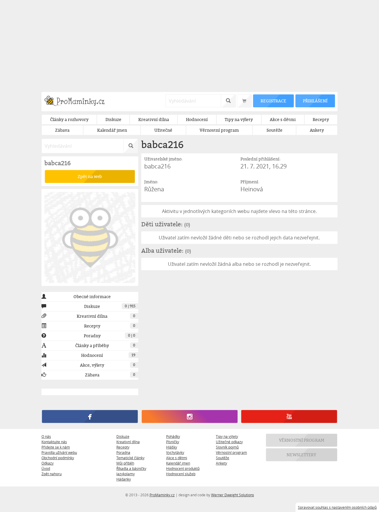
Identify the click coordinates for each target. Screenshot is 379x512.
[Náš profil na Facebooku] (90, 416)
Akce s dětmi (176, 457)
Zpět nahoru (51, 473)
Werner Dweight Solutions (232, 494)
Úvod (45, 468)
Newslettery (302, 454)
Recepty (122, 447)
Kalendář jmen (178, 463)
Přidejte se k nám (55, 447)
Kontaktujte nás (54, 441)
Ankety (221, 463)
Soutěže (222, 457)
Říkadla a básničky (131, 468)
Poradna (123, 452)
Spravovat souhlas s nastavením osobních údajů (337, 507)
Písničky (172, 441)
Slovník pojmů (227, 447)
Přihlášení (315, 101)
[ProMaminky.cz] (77, 101)
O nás (46, 436)
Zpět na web (90, 176)
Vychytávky (175, 452)
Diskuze (122, 436)
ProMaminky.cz (162, 494)
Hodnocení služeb (180, 473)
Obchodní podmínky (57, 457)
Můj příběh (125, 463)
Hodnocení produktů (183, 468)
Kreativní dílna (128, 441)
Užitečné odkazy (229, 441)
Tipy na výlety (227, 436)
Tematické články (130, 457)
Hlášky (171, 447)
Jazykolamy (125, 473)
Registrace (273, 101)
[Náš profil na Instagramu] (189, 416)
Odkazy (47, 463)
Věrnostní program (231, 452)
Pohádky (173, 436)
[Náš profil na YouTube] (289, 416)
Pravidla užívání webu (59, 452)
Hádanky (123, 479)
